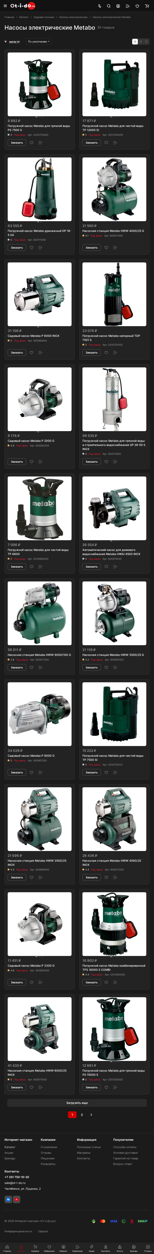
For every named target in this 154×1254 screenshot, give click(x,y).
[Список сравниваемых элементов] (128, 6)
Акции (9, 1152)
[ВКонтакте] (8, 1199)
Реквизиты (48, 1164)
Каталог (10, 1147)
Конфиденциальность (18, 1231)
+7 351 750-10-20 (17, 1177)
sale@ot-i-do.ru (15, 1183)
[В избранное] (31, 143)
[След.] (91, 1114)
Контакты (83, 1158)
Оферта (43, 1231)
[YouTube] (16, 1199)
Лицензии (47, 1158)
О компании (49, 1147)
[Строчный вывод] (140, 41)
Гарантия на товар (125, 1158)
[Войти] (118, 6)
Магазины (84, 1152)
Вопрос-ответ (122, 1164)
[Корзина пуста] (147, 6)
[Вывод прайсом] (146, 41)
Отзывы (46, 1152)
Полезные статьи (89, 1147)
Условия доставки (125, 1152)
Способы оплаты (124, 1147)
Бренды (10, 1158)
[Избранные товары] (137, 6)
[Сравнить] (40, 143)
